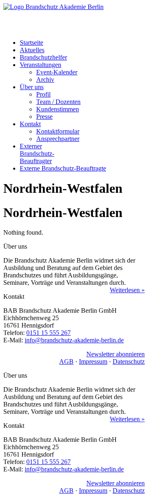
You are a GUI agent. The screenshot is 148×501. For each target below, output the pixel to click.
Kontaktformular (57, 131)
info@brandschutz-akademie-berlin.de (74, 340)
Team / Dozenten (58, 101)
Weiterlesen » (127, 289)
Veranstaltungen (40, 64)
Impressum (93, 361)
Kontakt (30, 123)
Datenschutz (129, 361)
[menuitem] (82, 42)
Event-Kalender (56, 72)
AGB (66, 361)
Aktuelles (32, 49)
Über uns (32, 86)
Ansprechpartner (57, 138)
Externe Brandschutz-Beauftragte (63, 168)
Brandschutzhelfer (43, 57)
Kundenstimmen (57, 109)
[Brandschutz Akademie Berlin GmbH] (74, 17)
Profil (43, 94)
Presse (44, 116)
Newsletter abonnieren (115, 354)
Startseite (31, 42)
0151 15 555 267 (48, 332)
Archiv (45, 79)
